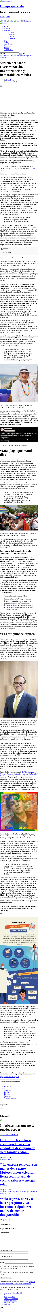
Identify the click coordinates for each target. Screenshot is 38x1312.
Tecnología (8, 44)
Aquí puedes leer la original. (9, 1077)
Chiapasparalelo (12, 6)
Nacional (11, 34)
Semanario (7, 46)
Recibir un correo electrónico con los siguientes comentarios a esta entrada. (17, 1267)
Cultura (6, 42)
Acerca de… (8, 50)
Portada (6, 26)
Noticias (7, 30)
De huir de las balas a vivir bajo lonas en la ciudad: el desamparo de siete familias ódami (17, 1146)
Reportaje (11, 36)
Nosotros (7, 1295)
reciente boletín (12, 605)
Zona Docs (10, 80)
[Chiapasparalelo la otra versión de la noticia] (19, 1)
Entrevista (11, 38)
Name (6, 1250)
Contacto (7, 1304)
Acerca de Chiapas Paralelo (13, 1293)
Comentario (4, 1233)
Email (6, 1256)
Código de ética (9, 1297)
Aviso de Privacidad (11, 1299)
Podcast (6, 48)
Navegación (5, 17)
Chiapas (11, 32)
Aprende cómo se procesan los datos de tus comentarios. (17, 1283)
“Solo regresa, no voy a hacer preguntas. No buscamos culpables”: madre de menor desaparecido (16, 1207)
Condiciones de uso (10, 1301)
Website (2, 1262)
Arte (5, 40)
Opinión (7, 28)
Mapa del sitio (9, 1303)
